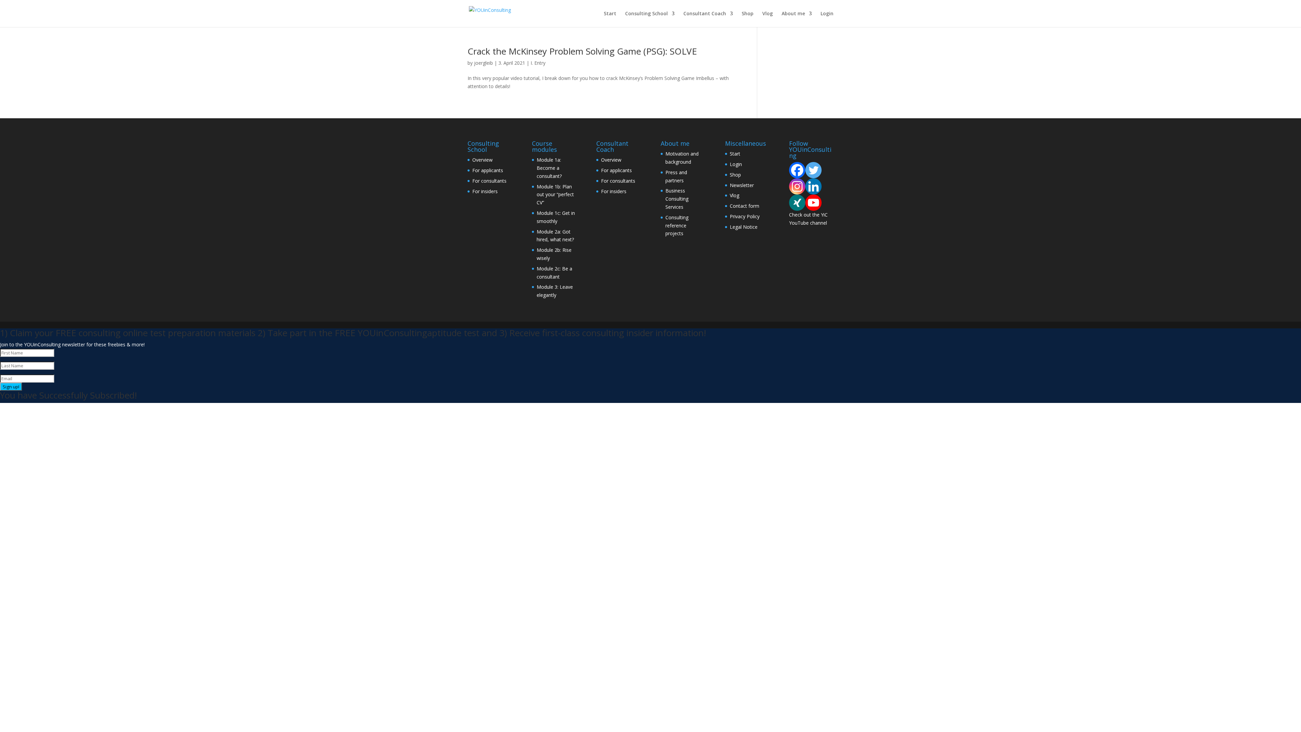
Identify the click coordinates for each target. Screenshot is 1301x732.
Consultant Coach (704, 14)
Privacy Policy (745, 216)
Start (610, 14)
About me (793, 14)
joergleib (483, 63)
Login (827, 14)
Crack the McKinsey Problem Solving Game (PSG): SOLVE (582, 51)
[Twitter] (813, 170)
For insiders (485, 191)
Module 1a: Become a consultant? (549, 168)
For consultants (489, 181)
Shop (747, 14)
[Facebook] (797, 170)
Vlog (767, 14)
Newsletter (742, 185)
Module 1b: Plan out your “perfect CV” (555, 194)
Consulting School (646, 14)
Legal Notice (744, 227)
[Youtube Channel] (813, 203)
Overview (482, 160)
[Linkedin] (813, 186)
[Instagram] (797, 186)
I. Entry (538, 63)
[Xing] (797, 203)
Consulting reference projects (676, 225)
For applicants (487, 170)
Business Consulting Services (676, 198)
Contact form (744, 206)
